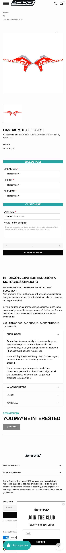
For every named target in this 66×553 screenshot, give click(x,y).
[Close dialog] (60, 504)
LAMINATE (9, 212)
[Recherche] (53, 3)
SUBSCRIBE (39, 542)
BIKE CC (8, 180)
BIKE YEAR (9, 191)
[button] (6, 3)
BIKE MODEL (10, 169)
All (4, 16)
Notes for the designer (15, 223)
